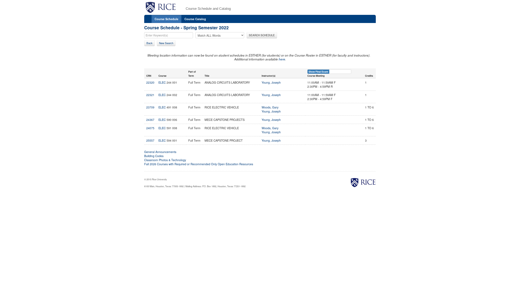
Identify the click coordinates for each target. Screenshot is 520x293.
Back (149, 43)
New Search (166, 43)
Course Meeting (316, 76)
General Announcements (160, 152)
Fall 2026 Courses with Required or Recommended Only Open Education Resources (198, 164)
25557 (150, 140)
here (282, 59)
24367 (150, 120)
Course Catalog (195, 19)
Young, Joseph (271, 82)
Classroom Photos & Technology (165, 160)
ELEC (162, 82)
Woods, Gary (270, 107)
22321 (150, 95)
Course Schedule (166, 19)
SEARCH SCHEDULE (262, 35)
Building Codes (154, 156)
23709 (150, 107)
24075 (150, 128)
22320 (150, 82)
